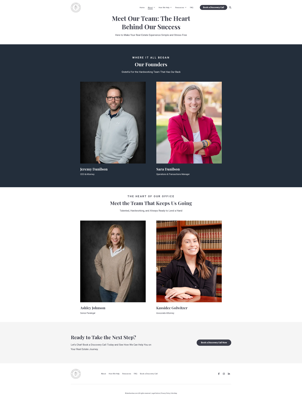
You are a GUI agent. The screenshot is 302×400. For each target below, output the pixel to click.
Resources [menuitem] (126, 374)
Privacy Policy (165, 393)
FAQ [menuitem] (135, 374)
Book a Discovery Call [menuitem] (148, 374)
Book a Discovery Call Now (214, 342)
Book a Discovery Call (213, 7)
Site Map (174, 393)
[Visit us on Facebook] (219, 374)
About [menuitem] (103, 374)
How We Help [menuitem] (114, 374)
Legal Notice (155, 393)
